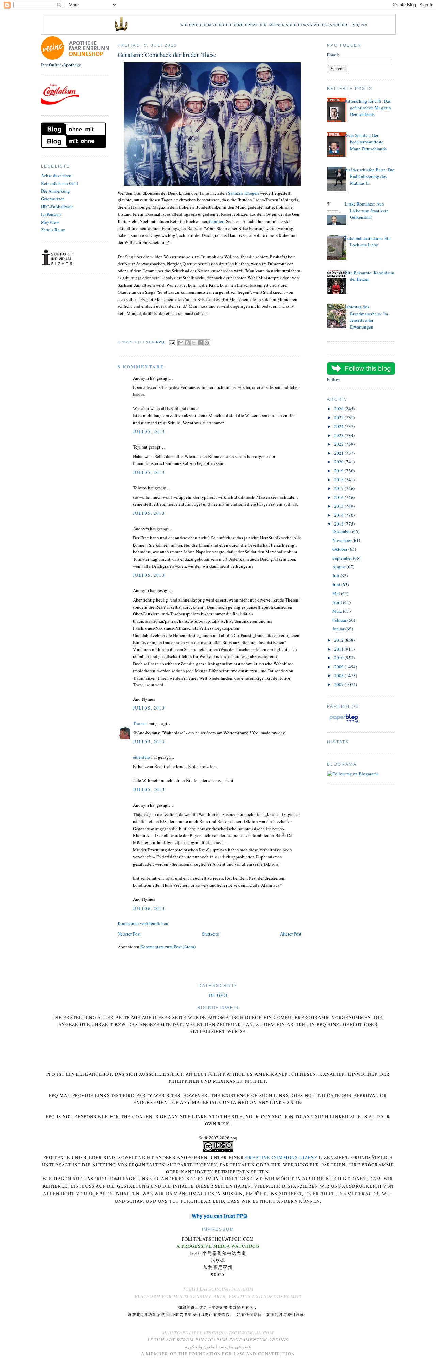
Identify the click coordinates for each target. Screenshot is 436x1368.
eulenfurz (141, 757)
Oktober (340, 549)
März (337, 611)
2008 (339, 675)
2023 (339, 435)
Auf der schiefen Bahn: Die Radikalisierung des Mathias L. (369, 176)
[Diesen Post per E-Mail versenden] (180, 342)
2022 (339, 444)
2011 (339, 649)
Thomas (140, 723)
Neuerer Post (129, 934)
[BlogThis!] (187, 342)
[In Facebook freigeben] (200, 342)
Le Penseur (51, 214)
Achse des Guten (56, 175)
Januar (338, 629)
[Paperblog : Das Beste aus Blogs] (344, 722)
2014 (339, 515)
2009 (339, 667)
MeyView (50, 222)
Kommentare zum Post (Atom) (168, 947)
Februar (339, 620)
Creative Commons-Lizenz (281, 1157)
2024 (339, 426)
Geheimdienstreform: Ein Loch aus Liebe (368, 241)
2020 (339, 462)
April (337, 602)
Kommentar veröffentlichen (143, 923)
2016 (339, 497)
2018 (339, 479)
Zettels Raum (53, 230)
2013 (339, 524)
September (342, 558)
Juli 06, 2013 (149, 908)
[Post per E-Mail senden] (172, 342)
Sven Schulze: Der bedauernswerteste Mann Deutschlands (366, 142)
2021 (339, 453)
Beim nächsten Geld (59, 183)
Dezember (342, 531)
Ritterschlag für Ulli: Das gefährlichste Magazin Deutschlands (368, 107)
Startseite (210, 934)
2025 (339, 417)
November (342, 540)
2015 (339, 506)
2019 (339, 471)
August (339, 567)
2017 (339, 488)
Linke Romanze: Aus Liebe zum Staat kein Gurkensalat (367, 210)
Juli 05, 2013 (149, 431)
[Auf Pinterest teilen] (206, 342)
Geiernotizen (53, 199)
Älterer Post (290, 934)
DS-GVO (218, 995)
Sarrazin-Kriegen (243, 193)
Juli (336, 576)
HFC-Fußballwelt (57, 206)
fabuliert (217, 221)
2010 (339, 658)
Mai (336, 593)
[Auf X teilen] (193, 342)
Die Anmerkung (55, 191)
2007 (339, 684)
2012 (339, 640)
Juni (336, 584)
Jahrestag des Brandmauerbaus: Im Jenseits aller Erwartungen (366, 317)
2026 (339, 409)
